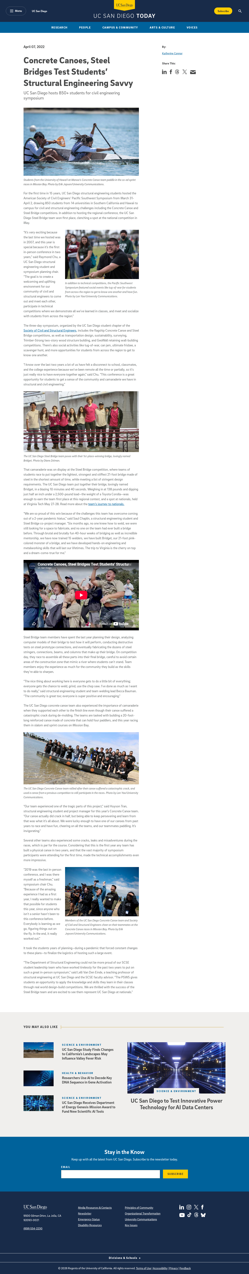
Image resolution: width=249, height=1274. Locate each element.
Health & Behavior (77, 1073)
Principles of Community (139, 1207)
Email (65, 1167)
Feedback (185, 1268)
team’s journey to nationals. (106, 504)
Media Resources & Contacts (95, 1207)
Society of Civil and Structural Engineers (50, 330)
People (85, 27)
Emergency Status (89, 1219)
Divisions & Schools (123, 1258)
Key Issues (131, 1225)
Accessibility (160, 1268)
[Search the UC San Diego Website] (240, 10)
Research (59, 27)
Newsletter (84, 1213)
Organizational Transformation (142, 1213)
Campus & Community (120, 27)
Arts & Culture (162, 27)
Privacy (173, 1268)
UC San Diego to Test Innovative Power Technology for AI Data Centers (176, 1103)
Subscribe (223, 11)
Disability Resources (90, 1225)
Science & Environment (176, 1091)
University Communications (141, 1219)
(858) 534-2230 (33, 1228)
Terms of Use (143, 1268)
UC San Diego (39, 11)
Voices (192, 27)
